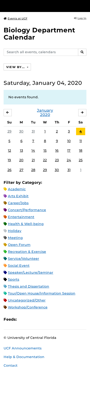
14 (33, 150)
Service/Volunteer (23, 258)
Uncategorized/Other (27, 300)
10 (69, 141)
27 (21, 170)
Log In (82, 18)
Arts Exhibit (18, 196)
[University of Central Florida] (36, 6)
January (45, 110)
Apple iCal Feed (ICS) (23, 320)
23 (57, 160)
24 (69, 160)
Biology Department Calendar (39, 33)
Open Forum (19, 245)
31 (33, 131)
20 (21, 160)
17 (69, 150)
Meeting (15, 238)
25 (81, 160)
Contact (11, 365)
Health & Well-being (26, 224)
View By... (16, 67)
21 (33, 160)
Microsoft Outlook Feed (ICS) (31, 320)
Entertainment (21, 217)
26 (9, 170)
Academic (17, 189)
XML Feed (47, 320)
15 (45, 150)
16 (57, 150)
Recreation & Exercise (27, 251)
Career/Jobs (18, 203)
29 (9, 131)
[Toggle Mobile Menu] (85, 5)
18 (80, 150)
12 (9, 150)
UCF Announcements (23, 348)
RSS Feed (39, 320)
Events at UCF (17, 18)
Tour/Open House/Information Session (41, 293)
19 (9, 160)
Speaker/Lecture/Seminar (30, 272)
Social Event (19, 265)
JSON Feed (56, 320)
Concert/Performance (27, 210)
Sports (13, 279)
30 (21, 131)
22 (45, 160)
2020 (45, 114)
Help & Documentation (24, 357)
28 (33, 170)
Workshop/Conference (28, 307)
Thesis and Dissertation (28, 286)
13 (21, 150)
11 (80, 141)
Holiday (14, 231)
